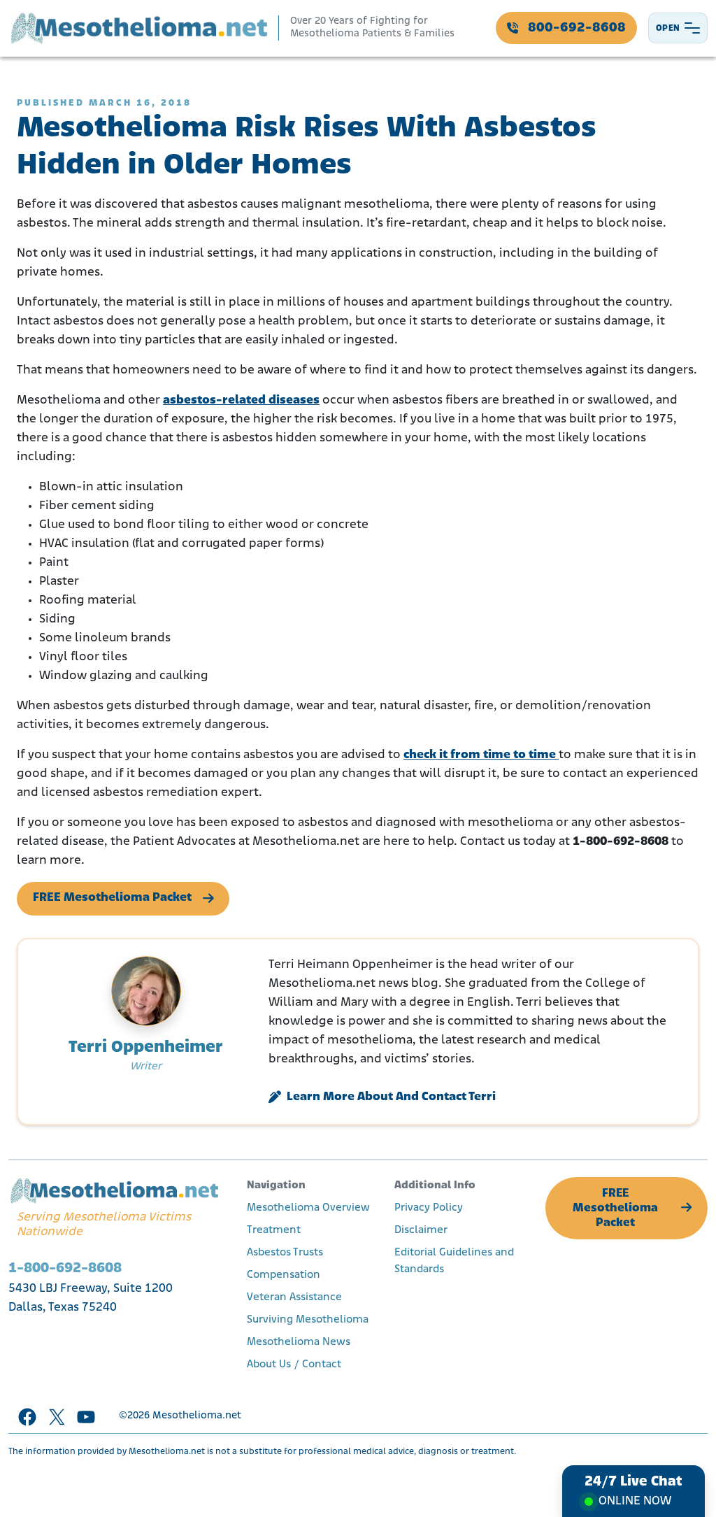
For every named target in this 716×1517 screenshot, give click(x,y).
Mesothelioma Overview (308, 1207)
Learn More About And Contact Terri (391, 1097)
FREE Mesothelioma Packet (112, 898)
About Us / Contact (294, 1364)
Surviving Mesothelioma (307, 1319)
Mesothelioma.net (196, 1416)
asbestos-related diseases (241, 400)
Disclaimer (421, 1230)
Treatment (274, 1230)
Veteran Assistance (294, 1297)
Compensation (283, 1275)
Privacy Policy (428, 1207)
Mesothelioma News (298, 1342)
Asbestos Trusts (285, 1252)
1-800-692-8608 (65, 1268)
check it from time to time (481, 755)
